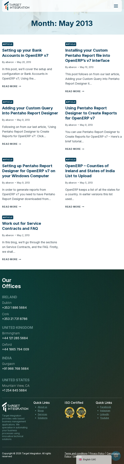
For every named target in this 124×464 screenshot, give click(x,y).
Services (42, 414)
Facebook (105, 407)
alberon (9, 62)
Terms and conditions (76, 453)
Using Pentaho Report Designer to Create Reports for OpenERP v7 (91, 113)
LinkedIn (104, 414)
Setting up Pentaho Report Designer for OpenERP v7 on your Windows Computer (28, 170)
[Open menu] (116, 6)
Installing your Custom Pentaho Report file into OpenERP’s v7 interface (87, 55)
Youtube (104, 417)
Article (7, 44)
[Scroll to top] (115, 449)
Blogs (41, 410)
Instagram (105, 410)
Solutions (42, 417)
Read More (11, 86)
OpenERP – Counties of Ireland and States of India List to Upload (90, 170)
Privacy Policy (97, 453)
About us (42, 407)
